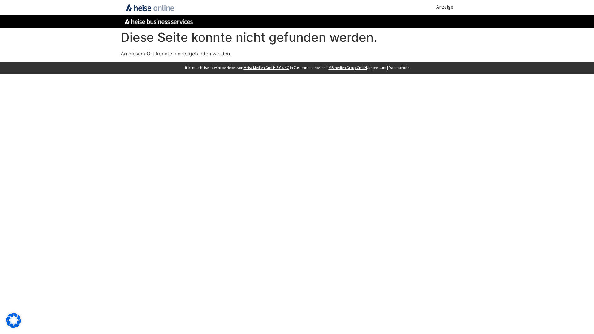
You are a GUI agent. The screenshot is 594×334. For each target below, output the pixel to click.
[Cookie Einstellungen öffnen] (13, 326)
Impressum (377, 67)
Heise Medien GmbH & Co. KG (266, 67)
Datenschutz (399, 67)
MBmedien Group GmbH (348, 67)
